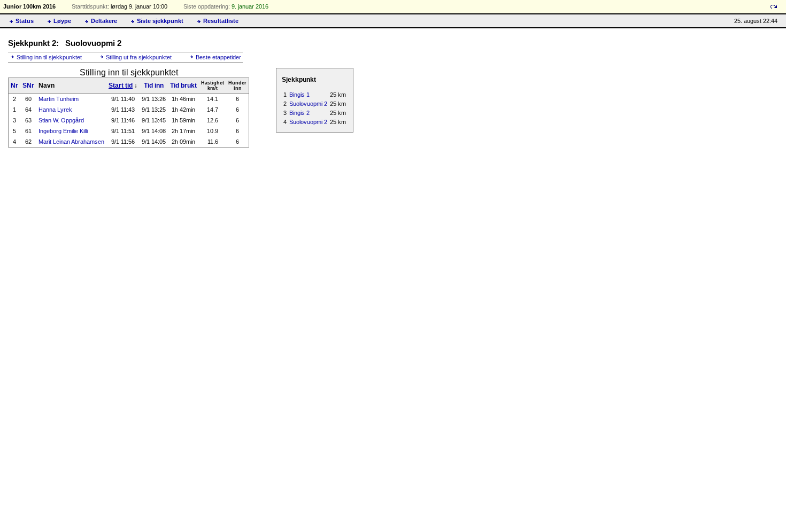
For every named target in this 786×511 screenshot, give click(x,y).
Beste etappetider (218, 57)
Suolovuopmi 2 (308, 103)
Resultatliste (220, 21)
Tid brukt (183, 85)
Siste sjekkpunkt (160, 21)
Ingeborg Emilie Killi (63, 131)
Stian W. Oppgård (61, 120)
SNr (28, 85)
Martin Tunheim (58, 99)
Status (25, 21)
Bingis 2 (299, 113)
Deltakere (104, 21)
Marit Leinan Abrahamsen (71, 141)
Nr (14, 85)
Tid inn (154, 85)
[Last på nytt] (773, 6)
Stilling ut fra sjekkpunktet (139, 57)
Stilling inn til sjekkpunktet (49, 57)
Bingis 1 (299, 94)
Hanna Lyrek (55, 109)
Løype (62, 21)
